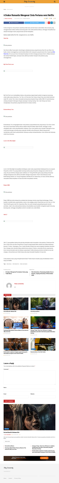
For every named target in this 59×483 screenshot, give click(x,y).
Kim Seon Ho (16, 263)
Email (5, 394)
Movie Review (10, 9)
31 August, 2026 (7, 313)
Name (5, 387)
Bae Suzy (9, 263)
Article (6, 308)
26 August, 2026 (7, 355)
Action (33, 308)
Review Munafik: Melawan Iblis (10, 311)
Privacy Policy (17, 478)
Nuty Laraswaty (8, 18)
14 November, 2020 (18, 18)
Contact (10, 478)
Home (5, 9)
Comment (6, 369)
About (5, 478)
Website (32, 394)
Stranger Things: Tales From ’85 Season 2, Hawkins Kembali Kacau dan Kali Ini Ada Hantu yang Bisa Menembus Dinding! (43, 332)
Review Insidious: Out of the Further (38, 352)
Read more (7, 441)
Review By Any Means (35, 311)
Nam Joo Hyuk (23, 263)
